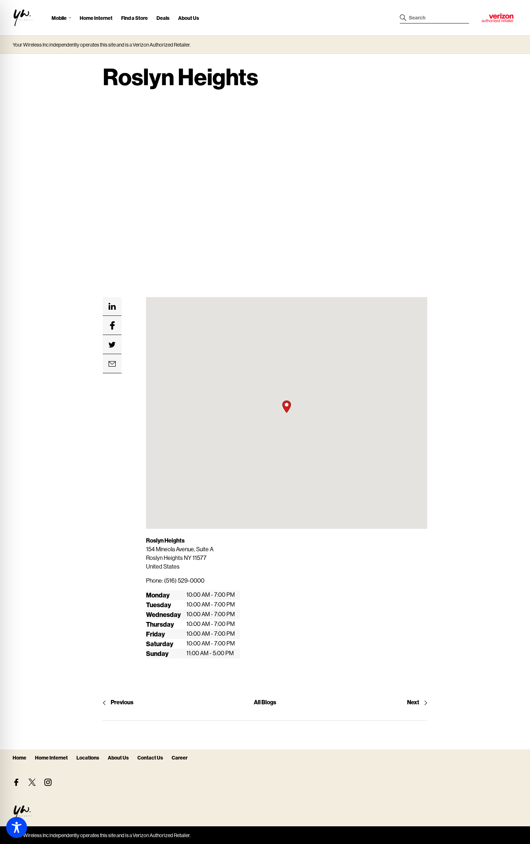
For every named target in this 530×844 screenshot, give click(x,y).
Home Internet (96, 18)
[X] (32, 782)
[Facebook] (16, 782)
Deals (162, 18)
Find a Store (134, 18)
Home (19, 757)
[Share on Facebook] (112, 325)
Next (413, 702)
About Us (188, 18)
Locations (87, 757)
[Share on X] (112, 344)
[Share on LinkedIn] (112, 306)
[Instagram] (48, 782)
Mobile (59, 18)
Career (179, 757)
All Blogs (265, 702)
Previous (122, 702)
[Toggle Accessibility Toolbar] (16, 827)
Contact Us (150, 757)
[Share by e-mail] (112, 363)
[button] (286, 406)
